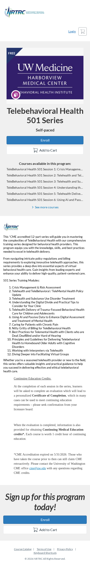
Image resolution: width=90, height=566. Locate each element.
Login (72, 31)
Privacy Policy (65, 549)
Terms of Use (44, 549)
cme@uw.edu (37, 468)
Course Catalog (22, 549)
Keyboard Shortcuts (45, 552)
